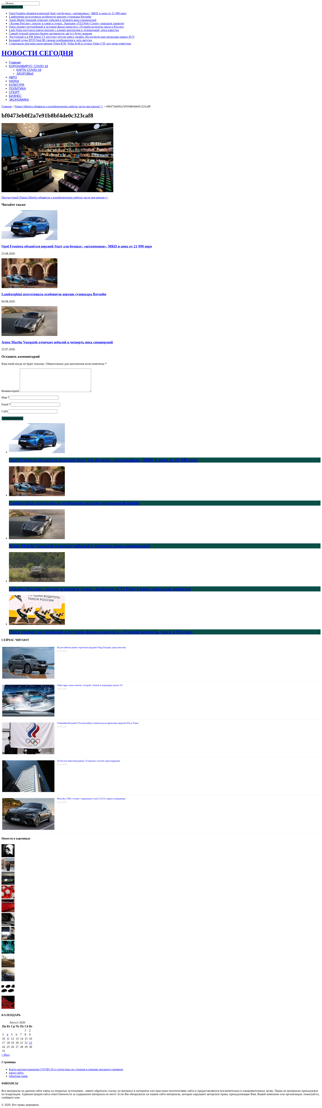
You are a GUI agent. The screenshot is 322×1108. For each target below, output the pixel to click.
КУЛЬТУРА (16, 85)
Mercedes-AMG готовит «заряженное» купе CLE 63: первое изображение (91, 798)
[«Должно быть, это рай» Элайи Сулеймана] (8, 870)
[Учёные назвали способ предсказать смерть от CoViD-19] (8, 952)
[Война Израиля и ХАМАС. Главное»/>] (8, 966)
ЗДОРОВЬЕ (25, 73)
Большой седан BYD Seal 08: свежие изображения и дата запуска (50, 40)
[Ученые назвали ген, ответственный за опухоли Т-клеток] (8, 897)
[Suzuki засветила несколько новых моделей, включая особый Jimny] (8, 994)
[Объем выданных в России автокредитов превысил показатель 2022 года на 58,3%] (8, 925)
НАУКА (14, 81)
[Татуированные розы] (8, 938)
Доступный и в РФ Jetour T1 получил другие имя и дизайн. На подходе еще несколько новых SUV (72, 36)
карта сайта (16, 1072)
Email (4, 404)
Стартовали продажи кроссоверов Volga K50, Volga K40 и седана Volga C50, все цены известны (70, 43)
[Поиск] (2, 4)
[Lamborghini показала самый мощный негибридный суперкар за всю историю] (8, 980)
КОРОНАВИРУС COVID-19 (28, 66)
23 (30, 1042)
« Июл (5, 1054)
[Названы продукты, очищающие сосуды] (8, 1007)
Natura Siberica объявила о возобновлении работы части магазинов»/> (54, 197)
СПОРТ (14, 92)
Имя (4, 397)
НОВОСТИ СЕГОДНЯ (37, 53)
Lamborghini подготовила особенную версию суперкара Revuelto (50, 16)
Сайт (4, 411)
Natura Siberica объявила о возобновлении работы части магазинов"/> (59, 106)
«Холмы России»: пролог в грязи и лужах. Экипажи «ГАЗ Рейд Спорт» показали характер (66, 23)
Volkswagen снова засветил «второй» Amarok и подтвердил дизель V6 (89, 685)
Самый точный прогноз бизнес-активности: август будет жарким (50, 33)
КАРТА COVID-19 (28, 70)
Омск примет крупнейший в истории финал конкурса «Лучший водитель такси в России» (66, 26)
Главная (15, 62)
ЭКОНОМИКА (19, 99)
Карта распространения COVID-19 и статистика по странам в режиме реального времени (66, 1069)
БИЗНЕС (15, 96)
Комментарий (10, 391)
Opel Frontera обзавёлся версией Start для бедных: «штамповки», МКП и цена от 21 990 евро (67, 13)
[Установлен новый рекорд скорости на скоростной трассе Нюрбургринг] (8, 883)
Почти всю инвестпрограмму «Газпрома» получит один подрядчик (88, 761)
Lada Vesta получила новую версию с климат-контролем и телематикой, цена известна (64, 30)
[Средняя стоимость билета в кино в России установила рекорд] (8, 911)
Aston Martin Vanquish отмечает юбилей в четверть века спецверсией (52, 20)
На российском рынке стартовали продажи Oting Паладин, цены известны (91, 647)
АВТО (13, 77)
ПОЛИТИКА (17, 88)
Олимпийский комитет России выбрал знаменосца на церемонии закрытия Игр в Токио (97, 723)
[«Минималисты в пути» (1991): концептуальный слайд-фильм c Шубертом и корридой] (8, 856)
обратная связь (18, 1076)
